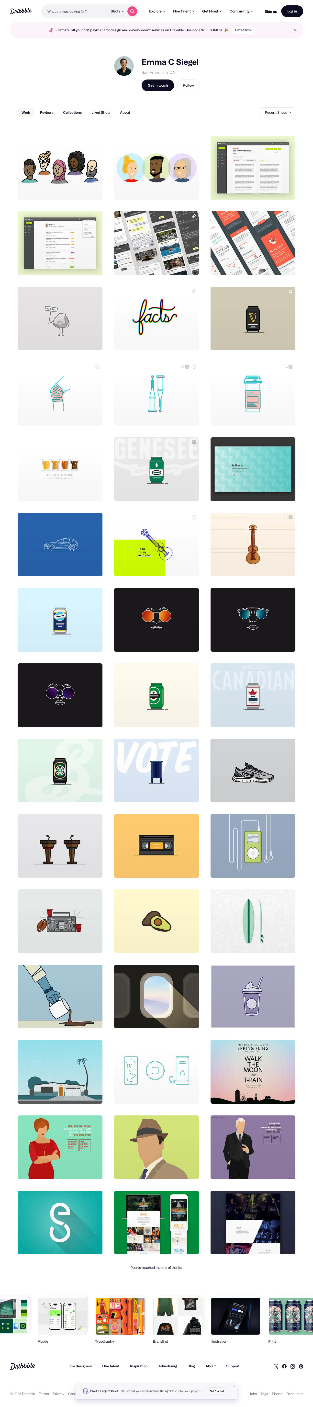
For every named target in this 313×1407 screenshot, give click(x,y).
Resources (294, 1394)
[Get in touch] (74, 190)
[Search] (132, 11)
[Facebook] (284, 1366)
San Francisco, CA (158, 72)
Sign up (271, 11)
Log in (292, 11)
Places (277, 1394)
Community (239, 11)
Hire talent (110, 1366)
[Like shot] (93, 190)
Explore (155, 11)
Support (232, 1366)
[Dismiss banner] (234, 1386)
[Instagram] (293, 1366)
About (211, 1366)
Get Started (243, 30)
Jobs (253, 1394)
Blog (191, 1366)
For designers (81, 1366)
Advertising (167, 1366)
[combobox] (75, 11)
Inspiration (139, 1366)
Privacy (58, 1394)
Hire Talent (182, 11)
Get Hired (210, 11)
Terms (44, 1394)
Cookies (74, 1394)
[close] (295, 30)
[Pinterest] (301, 1366)
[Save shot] (83, 190)
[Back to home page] (21, 11)
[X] (276, 1366)
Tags (264, 1394)
